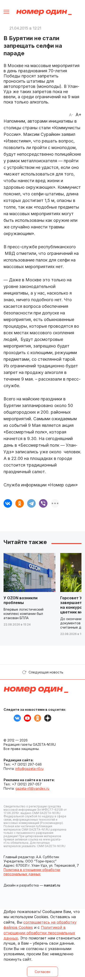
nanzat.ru (52, 885)
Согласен (42, 972)
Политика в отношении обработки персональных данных (32, 872)
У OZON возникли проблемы (21, 600)
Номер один (44, 12)
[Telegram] (31, 503)
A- (71, 114)
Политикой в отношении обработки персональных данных (39, 932)
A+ (78, 114)
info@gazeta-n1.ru (29, 769)
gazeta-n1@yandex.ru (32, 788)
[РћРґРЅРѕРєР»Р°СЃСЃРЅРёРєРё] (19, 503)
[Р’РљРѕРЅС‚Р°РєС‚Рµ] (8, 503)
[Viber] (43, 503)
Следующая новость (46, 672)
